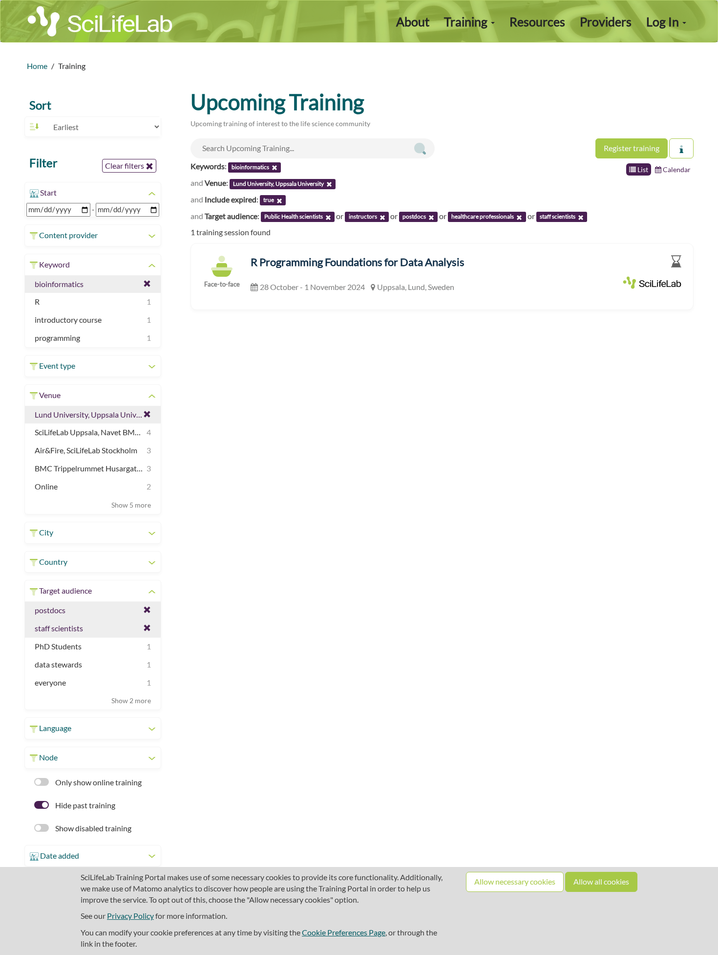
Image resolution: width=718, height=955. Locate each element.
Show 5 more (131, 505)
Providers (606, 21)
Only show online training (98, 782)
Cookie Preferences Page (343, 932)
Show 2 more (131, 700)
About (412, 21)
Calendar (676, 169)
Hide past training (84, 805)
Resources (537, 21)
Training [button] (467, 21)
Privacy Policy (130, 915)
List (642, 169)
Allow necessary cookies (514, 881)
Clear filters (125, 165)
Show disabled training (92, 828)
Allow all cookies (601, 881)
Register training (631, 148)
